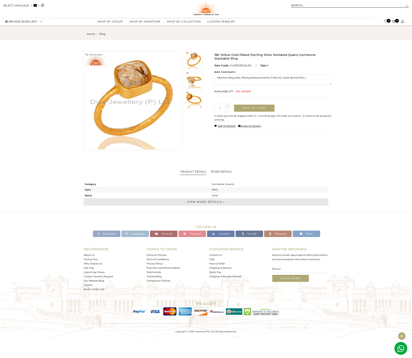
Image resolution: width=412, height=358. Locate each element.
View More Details (205, 201)
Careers (88, 284)
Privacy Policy (155, 263)
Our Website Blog (94, 280)
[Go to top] (402, 336)
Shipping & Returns (220, 267)
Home (91, 34)
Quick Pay (215, 272)
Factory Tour (91, 259)
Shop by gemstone (145, 21)
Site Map (89, 267)
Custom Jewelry (221, 21)
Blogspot (280, 233)
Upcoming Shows (94, 272)
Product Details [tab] (193, 171)
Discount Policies (157, 255)
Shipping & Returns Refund (225, 276)
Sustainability (154, 276)
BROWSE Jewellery (23, 21)
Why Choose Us (93, 263)
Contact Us (215, 255)
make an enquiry (251, 125)
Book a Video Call (94, 289)
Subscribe (290, 278)
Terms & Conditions (158, 259)
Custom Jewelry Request (98, 276)
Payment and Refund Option (163, 267)
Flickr (309, 233)
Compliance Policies (158, 280)
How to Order (217, 263)
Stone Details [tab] (221, 171)
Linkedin (223, 233)
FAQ (211, 259)
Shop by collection (184, 21)
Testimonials (154, 272)
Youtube (167, 233)
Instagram (138, 233)
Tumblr (252, 233)
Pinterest (195, 233)
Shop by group (110, 21)
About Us (89, 255)
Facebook (109, 233)
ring (102, 34)
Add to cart (254, 108)
